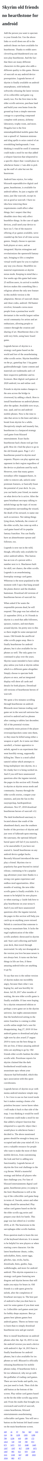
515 (19, 1445)
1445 (34, 1445)
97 (17, 1432)
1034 (6, 1458)
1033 (34, 1455)
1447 (6, 1452)
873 (32, 1442)
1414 (6, 1442)
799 (5, 1438)
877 (19, 1458)
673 (5, 1445)
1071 (35, 1448)
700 (26, 1442)
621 (19, 1452)
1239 (18, 1435)
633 (36, 1432)
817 (20, 1448)
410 (19, 1438)
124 (5, 1435)
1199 (27, 1448)
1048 (26, 1445)
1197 (13, 1448)
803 (12, 1458)
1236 (12, 1438)
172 (32, 1438)
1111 (5, 1455)
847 (30, 1432)
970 (26, 1452)
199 (26, 1438)
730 (19, 1442)
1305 (26, 1435)
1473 (12, 1445)
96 (11, 1435)
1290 (33, 1435)
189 (26, 1455)
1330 (13, 1455)
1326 (33, 1452)
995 (12, 1452)
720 (12, 1442)
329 (5, 1432)
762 (23, 1432)
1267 (6, 1448)
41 (11, 1432)
